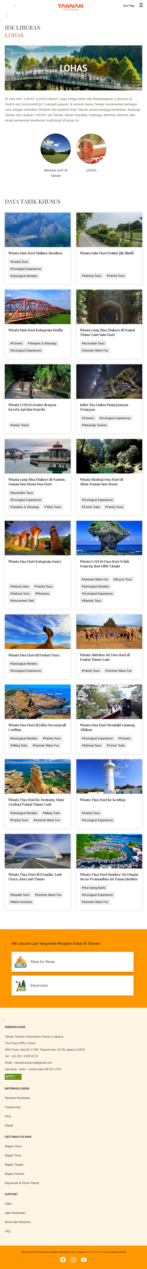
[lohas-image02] (91, 135)
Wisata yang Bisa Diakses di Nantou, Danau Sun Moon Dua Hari (37, 481)
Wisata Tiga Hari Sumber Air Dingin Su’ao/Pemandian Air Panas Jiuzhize (109, 876)
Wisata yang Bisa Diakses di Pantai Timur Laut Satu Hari (107, 332)
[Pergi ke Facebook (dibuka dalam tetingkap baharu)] (63, 1259)
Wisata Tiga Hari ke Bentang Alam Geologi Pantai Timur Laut (36, 802)
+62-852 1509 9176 (24, 1056)
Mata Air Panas (42, 961)
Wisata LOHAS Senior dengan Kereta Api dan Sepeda (32, 407)
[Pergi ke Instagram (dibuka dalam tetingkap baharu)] (73, 1259)
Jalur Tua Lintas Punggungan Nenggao (104, 407)
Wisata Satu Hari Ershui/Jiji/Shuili (107, 253)
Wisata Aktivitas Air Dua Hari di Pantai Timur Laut (105, 657)
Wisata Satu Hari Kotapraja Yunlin (35, 330)
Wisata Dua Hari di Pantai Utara (34, 655)
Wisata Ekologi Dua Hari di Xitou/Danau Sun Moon (101, 481)
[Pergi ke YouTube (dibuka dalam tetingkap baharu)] (84, 1259)
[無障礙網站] (13, 1076)
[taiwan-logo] (70, 4)
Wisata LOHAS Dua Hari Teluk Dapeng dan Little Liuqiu (104, 563)
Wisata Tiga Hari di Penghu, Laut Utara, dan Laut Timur (35, 876)
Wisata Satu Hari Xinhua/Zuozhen (35, 253)
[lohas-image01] (56, 135)
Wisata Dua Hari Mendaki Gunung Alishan (107, 727)
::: (15, 5)
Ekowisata (39, 985)
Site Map (103, 1252)
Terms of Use (91, 1252)
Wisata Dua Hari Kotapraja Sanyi (34, 561)
